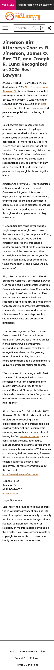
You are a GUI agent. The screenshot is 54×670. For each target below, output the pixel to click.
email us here (10, 493)
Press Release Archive (32, 651)
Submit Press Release (27, 658)
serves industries (29, 436)
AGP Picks (8, 4)
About (12, 651)
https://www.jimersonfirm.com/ (20, 474)
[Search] (34, 28)
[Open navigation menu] (5, 28)
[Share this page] (49, 28)
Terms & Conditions (27, 664)
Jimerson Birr (10, 91)
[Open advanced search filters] (41, 28)
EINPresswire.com (36, 87)
